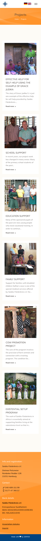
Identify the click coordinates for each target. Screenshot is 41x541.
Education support (18, 216)
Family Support (15, 279)
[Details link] (23, 58)
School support (16, 152)
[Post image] (20, 59)
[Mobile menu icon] (36, 4)
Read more (10, 106)
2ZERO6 (27, 537)
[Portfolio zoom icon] (17, 58)
